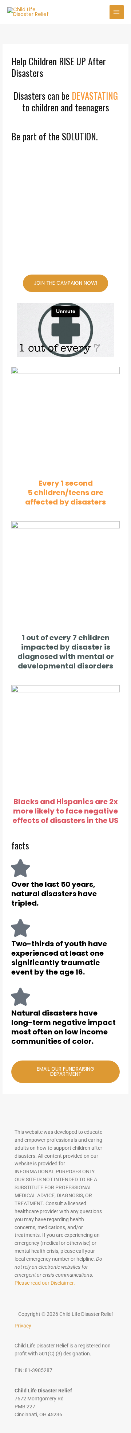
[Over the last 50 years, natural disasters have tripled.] (20, 868)
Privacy (23, 1326)
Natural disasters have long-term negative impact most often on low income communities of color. (63, 1027)
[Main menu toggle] (117, 12)
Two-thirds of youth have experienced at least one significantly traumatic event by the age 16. (59, 958)
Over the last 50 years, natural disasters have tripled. (54, 893)
